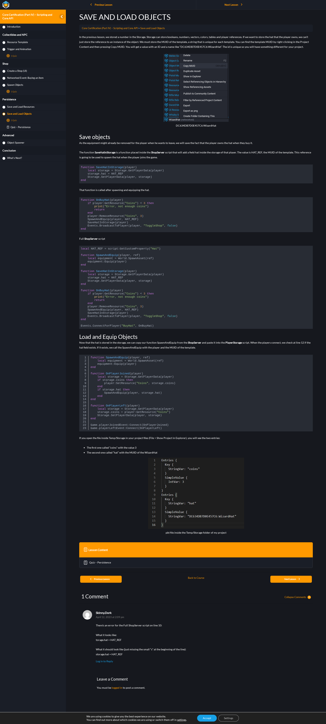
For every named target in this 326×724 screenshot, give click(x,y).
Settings (228, 718)
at (110, 617)
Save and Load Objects (152, 28)
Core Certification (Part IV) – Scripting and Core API (110, 28)
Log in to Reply (104, 661)
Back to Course (196, 577)
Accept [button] (207, 718)
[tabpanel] (196, 286)
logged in (117, 687)
